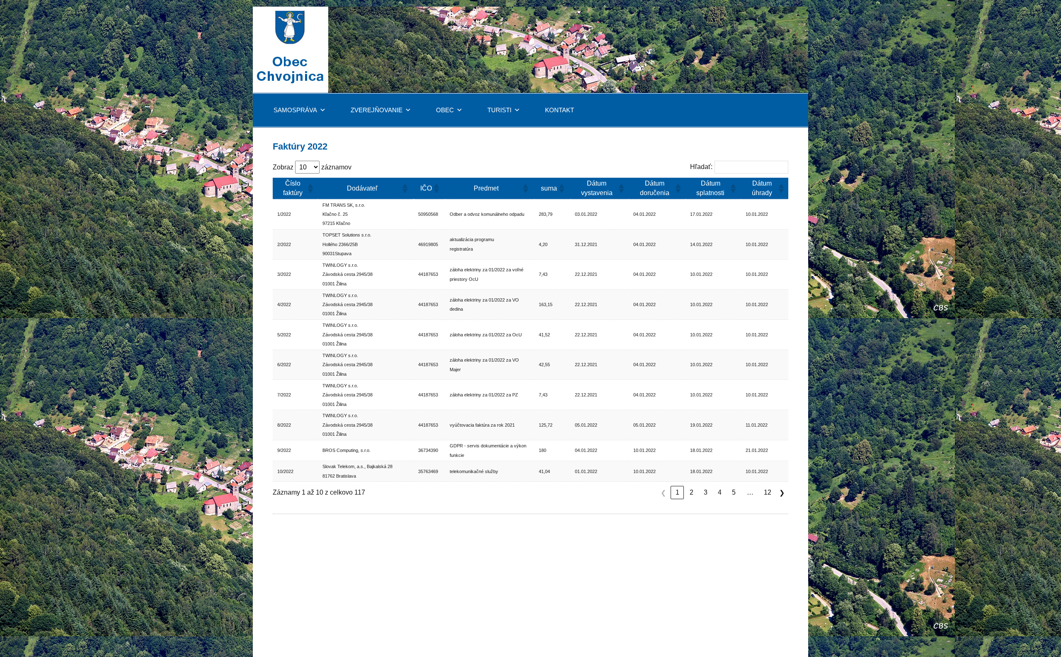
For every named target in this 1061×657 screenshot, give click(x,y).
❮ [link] (663, 492)
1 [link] (677, 492)
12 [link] (767, 492)
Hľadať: (701, 166)
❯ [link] (782, 492)
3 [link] (705, 492)
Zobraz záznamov (312, 167)
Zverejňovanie (376, 110)
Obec (445, 110)
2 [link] (691, 492)
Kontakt (559, 110)
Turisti (499, 110)
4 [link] (720, 492)
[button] (309, 188)
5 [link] (734, 492)
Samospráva (295, 110)
